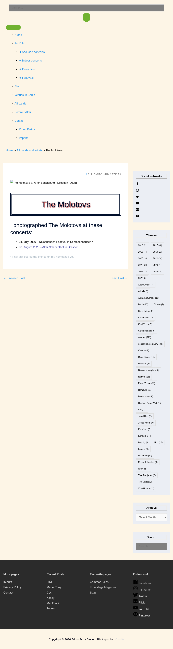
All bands (20, 103)
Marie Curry (54, 587)
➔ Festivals (26, 77)
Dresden (144, 363)
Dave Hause (146, 357)
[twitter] (137, 197)
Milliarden (145, 455)
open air (143, 468)
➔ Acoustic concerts (32, 52)
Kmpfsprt (144, 429)
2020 (142, 258)
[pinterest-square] (137, 216)
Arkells (143, 291)
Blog (17, 86)
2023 (157, 265)
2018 (142, 252)
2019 (157, 252)
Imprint (23, 138)
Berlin (143, 304)
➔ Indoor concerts (30, 60)
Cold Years (145, 324)
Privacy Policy (12, 587)
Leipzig (143, 442)
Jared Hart (145, 416)
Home (18, 34)
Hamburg (144, 390)
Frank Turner (146, 383)
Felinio (51, 608)
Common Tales (99, 582)
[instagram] (137, 191)
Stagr (93, 592)
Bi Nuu (159, 304)
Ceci (49, 592)
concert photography (150, 344)
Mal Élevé (53, 603)
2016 (142, 245)
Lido (158, 442)
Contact (19, 120)
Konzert (144, 436)
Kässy (51, 597)
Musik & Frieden (147, 462)
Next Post (120, 278)
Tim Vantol (145, 482)
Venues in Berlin (25, 95)
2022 (142, 265)
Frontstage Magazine (103, 587)
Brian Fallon (145, 311)
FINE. (50, 582)
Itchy (142, 409)
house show (145, 396)
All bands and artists (104, 174)
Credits (120, 639)
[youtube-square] (137, 210)
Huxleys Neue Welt (149, 403)
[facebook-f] (137, 184)
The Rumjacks (147, 475)
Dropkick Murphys (148, 370)
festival (144, 376)
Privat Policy (27, 129)
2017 (157, 245)
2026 (142, 278)
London (143, 449)
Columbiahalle (146, 330)
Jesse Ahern (146, 422)
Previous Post (14, 278)
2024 (142, 271)
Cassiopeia (145, 317)
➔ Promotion (27, 69)
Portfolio (20, 43)
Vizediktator (146, 488)
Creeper (143, 350)
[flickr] (137, 203)
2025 (157, 271)
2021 (157, 258)
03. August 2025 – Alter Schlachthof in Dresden (48, 247)
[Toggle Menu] (13, 27)
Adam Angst (145, 284)
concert (144, 337)
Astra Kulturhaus (148, 298)
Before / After (23, 112)
